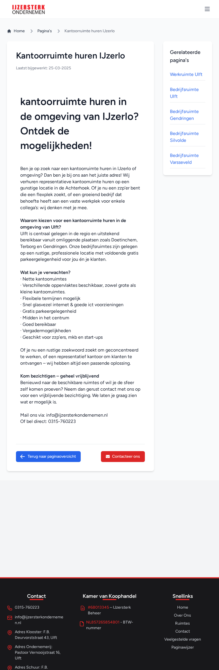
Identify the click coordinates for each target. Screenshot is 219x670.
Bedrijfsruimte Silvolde (184, 137)
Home (19, 31)
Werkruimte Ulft (186, 74)
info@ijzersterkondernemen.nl (77, 415)
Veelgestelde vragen (182, 639)
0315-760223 (62, 421)
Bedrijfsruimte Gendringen (184, 115)
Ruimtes (182, 623)
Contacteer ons (126, 456)
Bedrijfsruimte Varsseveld (184, 159)
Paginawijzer (182, 647)
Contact (182, 631)
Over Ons (182, 615)
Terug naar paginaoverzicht (52, 456)
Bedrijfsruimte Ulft (184, 93)
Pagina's (44, 31)
